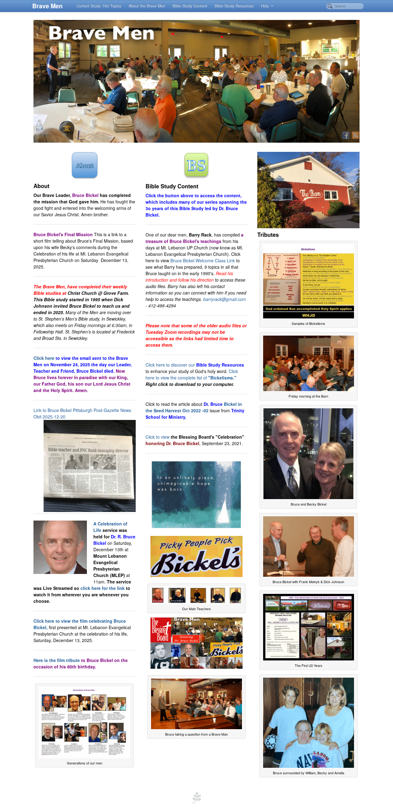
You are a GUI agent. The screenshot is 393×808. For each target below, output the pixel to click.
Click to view (157, 437)
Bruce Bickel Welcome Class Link (202, 260)
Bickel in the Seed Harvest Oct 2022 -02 (194, 407)
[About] (84, 165)
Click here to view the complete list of (192, 374)
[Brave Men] (196, 81)
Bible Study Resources (234, 6)
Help (265, 6)
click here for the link (102, 588)
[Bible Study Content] (196, 165)
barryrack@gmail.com (224, 299)
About (41, 186)
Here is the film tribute (56, 660)
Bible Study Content (190, 6)
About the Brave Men (147, 6)
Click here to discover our (195, 365)
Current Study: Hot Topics (98, 6)
